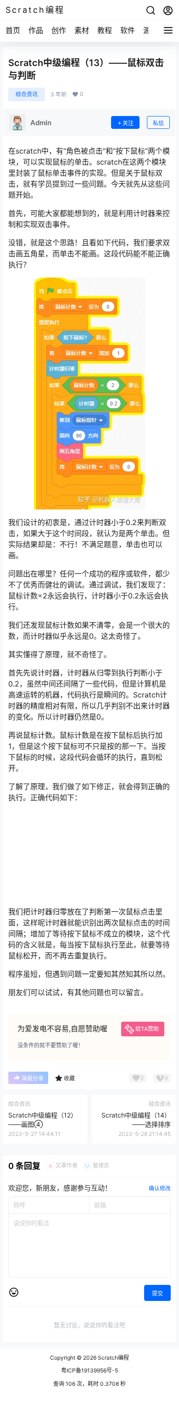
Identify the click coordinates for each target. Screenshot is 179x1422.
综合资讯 (27, 94)
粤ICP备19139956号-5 (89, 1370)
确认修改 (160, 1188)
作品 (35, 30)
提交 (157, 1293)
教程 (104, 30)
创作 (58, 30)
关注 (128, 123)
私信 (158, 123)
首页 (13, 30)
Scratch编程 (112, 1357)
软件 (127, 30)
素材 (81, 30)
